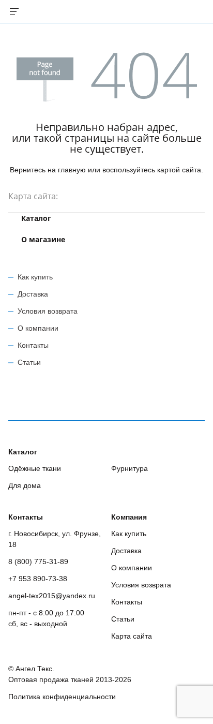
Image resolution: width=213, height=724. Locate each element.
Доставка (33, 294)
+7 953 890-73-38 (37, 578)
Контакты (33, 345)
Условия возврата (48, 311)
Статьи (29, 362)
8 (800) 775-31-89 (38, 561)
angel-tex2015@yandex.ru (51, 596)
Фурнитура (129, 468)
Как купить (35, 277)
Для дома (24, 485)
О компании (38, 328)
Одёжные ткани (34, 468)
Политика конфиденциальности (62, 696)
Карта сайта (131, 636)
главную (72, 170)
